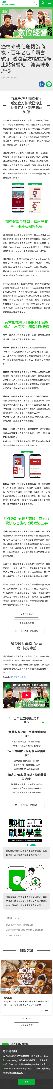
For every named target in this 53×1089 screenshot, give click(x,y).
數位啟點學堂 (14, 930)
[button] (23, 1018)
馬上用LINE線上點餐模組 (26, 631)
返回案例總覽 (26, 1025)
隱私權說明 (18, 1072)
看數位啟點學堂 (26, 622)
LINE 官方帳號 (14, 935)
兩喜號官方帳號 (18, 677)
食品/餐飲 (27, 930)
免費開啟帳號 (26, 614)
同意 (26, 1082)
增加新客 (39, 930)
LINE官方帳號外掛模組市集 (20, 925)
